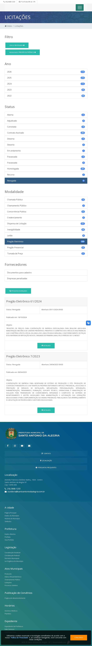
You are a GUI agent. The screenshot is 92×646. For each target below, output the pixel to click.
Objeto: (9, 325)
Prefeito (8, 537)
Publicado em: (11, 317)
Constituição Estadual (12, 552)
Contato (47, 453)
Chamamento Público (12, 580)
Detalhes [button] (47, 345)
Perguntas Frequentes (46, 467)
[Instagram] (15, 446)
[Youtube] (22, 446)
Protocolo (8, 574)
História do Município (12, 518)
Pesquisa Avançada (19, 291)
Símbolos (8, 521)
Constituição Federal (12, 555)
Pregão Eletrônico (21, 52)
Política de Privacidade (19, 637)
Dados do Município (12, 516)
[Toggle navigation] (80, 7)
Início (9, 26)
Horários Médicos (11, 611)
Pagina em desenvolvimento (15, 598)
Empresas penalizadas (17, 278)
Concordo (78, 637)
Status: (9, 309)
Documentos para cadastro (19, 272)
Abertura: (45, 309)
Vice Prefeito (9, 540)
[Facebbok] (8, 446)
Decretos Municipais (12, 558)
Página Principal (10, 513)
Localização (46, 460)
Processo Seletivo (11, 585)
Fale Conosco (9, 629)
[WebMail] (29, 446)
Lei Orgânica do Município (14, 561)
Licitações (8, 582)
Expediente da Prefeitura (14, 626)
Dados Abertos (10, 534)
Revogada (16, 45)
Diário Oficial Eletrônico (13, 577)
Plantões (8, 614)
